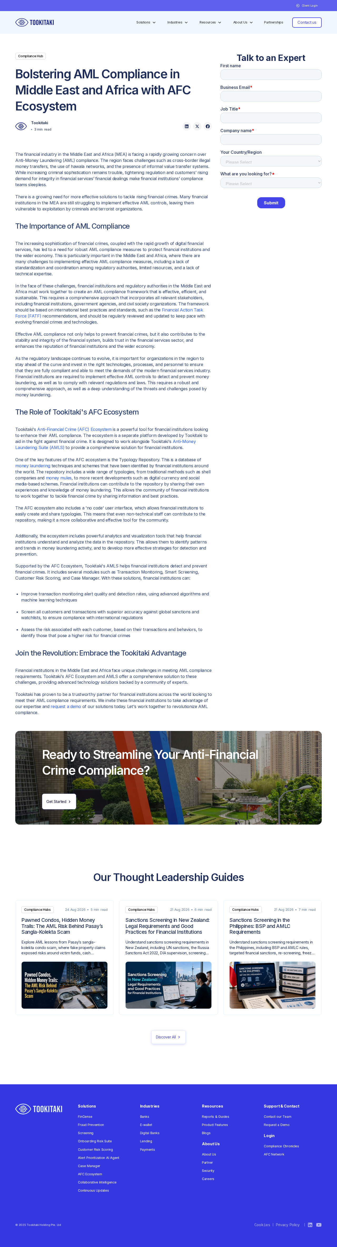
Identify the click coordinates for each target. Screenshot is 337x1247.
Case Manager (89, 1166)
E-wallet (146, 1125)
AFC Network (274, 1154)
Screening (85, 1133)
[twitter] (197, 126)
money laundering (32, 465)
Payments (147, 1150)
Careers (208, 1179)
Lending (146, 1141)
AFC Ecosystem (90, 1174)
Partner (207, 1162)
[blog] (64, 958)
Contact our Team (277, 1117)
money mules (59, 477)
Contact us (307, 22)
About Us (209, 1154)
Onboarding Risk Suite (95, 1141)
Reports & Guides (215, 1117)
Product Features (215, 1125)
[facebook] (208, 126)
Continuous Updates (93, 1190)
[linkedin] (186, 126)
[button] (306, 5)
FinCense (85, 1117)
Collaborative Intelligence (97, 1182)
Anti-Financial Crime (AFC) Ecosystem (74, 429)
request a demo (66, 706)
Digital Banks (150, 1133)
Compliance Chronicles (281, 1146)
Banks (144, 1117)
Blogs (206, 1133)
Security (208, 1171)
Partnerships (273, 22)
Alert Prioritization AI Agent (98, 1158)
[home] (34, 22)
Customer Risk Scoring (95, 1150)
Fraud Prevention (91, 1125)
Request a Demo (276, 1125)
